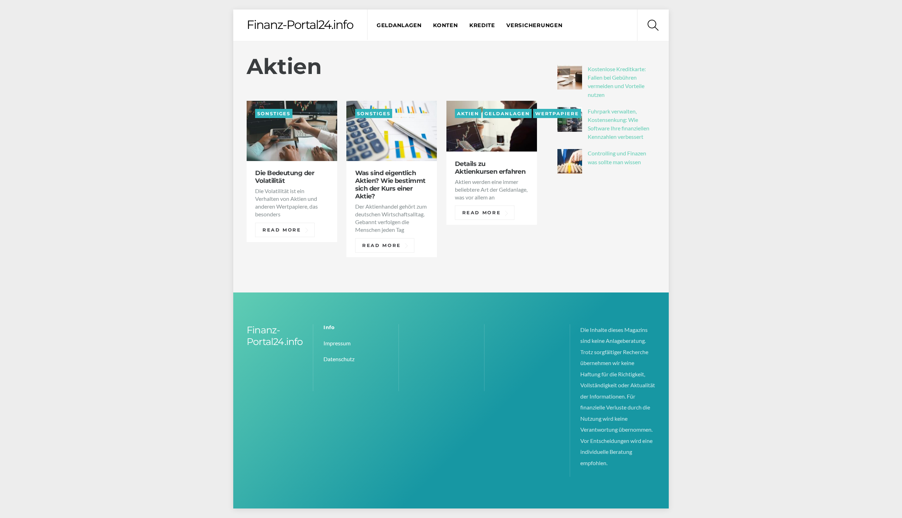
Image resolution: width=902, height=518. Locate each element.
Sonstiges (273, 113)
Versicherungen (534, 25)
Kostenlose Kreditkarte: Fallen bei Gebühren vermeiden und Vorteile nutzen (617, 82)
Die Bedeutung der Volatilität (284, 177)
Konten (445, 25)
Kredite (482, 25)
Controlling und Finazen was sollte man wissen (617, 157)
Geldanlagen (399, 25)
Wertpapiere (557, 113)
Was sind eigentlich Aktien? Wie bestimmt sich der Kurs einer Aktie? (390, 184)
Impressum (337, 343)
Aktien (468, 113)
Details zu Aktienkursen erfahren (490, 167)
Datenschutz (338, 359)
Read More (281, 230)
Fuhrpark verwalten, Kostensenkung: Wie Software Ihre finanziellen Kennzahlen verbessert (618, 124)
